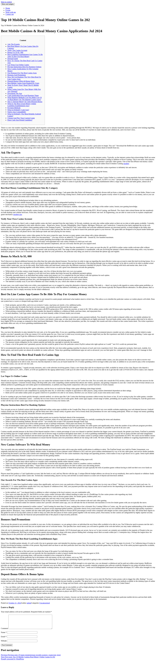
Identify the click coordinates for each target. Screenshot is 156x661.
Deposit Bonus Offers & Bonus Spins (21, 81)
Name (4, 632)
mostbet (126, 164)
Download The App (14, 93)
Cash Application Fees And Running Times (23, 95)
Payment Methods (13, 108)
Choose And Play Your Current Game (21, 118)
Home (7, 8)
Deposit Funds (12, 59)
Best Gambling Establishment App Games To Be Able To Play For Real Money (25, 56)
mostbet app (17, 214)
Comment (4, 628)
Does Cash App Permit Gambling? (19, 120)
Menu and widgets (8, 4)
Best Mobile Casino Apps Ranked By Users (23, 83)
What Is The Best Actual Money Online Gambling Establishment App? (21, 105)
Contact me (9, 14)
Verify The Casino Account (17, 50)
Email (4, 637)
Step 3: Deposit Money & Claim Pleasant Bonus (24, 102)
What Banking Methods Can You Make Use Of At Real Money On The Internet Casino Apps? (24, 99)
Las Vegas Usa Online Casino (18, 65)
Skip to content (6, 2)
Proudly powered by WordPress (12, 659)
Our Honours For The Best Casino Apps (22, 73)
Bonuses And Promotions (16, 75)
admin (29, 603)
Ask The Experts (13, 44)
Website (4, 641)
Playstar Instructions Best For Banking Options (24, 67)
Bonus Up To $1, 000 (15, 52)
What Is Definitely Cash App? (18, 110)
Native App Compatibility (16, 112)
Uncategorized (44, 603)
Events (7, 10)
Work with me (10, 12)
